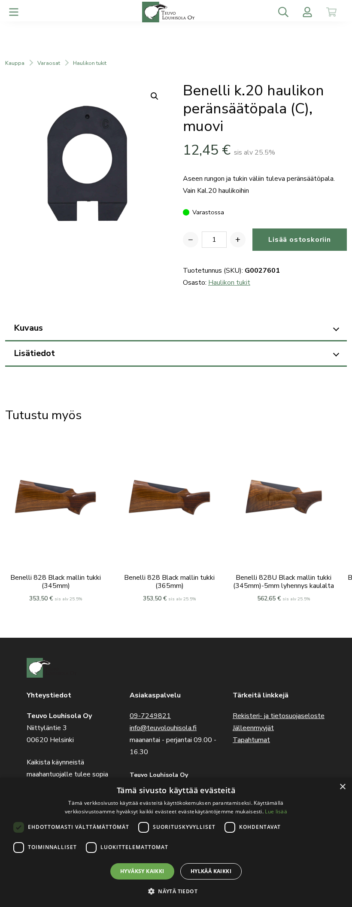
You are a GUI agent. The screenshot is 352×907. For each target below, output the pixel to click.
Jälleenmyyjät (253, 728)
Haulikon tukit (89, 63)
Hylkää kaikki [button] (211, 871)
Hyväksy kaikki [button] (142, 871)
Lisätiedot (34, 353)
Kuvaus (28, 328)
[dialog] (176, 842)
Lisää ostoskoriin (299, 239)
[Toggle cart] (331, 12)
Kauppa (14, 63)
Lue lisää (276, 811)
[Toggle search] (283, 12)
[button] (176, 891)
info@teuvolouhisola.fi (163, 728)
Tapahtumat (251, 740)
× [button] (342, 787)
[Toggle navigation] (13, 12)
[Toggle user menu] (307, 12)
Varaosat (48, 63)
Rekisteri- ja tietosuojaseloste (279, 716)
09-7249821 (150, 716)
